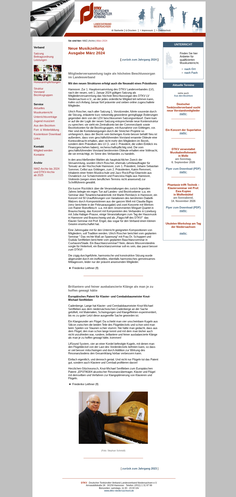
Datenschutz (164, 30)
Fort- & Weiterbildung (46, 129)
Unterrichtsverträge (45, 116)
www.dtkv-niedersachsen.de (119, 490)
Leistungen (40, 60)
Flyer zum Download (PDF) (183, 168)
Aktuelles (39, 108)
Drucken (131, 30)
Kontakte (39, 154)
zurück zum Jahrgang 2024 (139, 59)
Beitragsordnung (43, 56)
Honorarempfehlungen (47, 82)
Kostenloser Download (47, 134)
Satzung (39, 53)
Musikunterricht (43, 112)
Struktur (38, 88)
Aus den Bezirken (44, 125)
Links (37, 138)
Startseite (118, 30)
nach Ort (190, 69)
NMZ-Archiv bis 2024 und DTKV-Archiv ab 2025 (46, 172)
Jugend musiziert (44, 121)
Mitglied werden (43, 150)
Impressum (147, 30)
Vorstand (39, 91)
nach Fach (191, 72)
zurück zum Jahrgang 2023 (139, 468)
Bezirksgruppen (43, 95)
